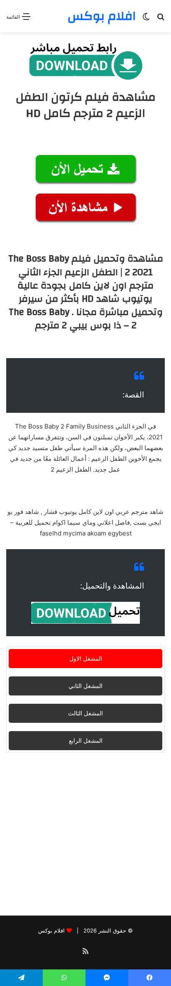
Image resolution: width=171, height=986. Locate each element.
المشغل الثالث (85, 713)
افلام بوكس (51, 930)
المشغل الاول (85, 658)
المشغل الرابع (86, 740)
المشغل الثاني (85, 685)
